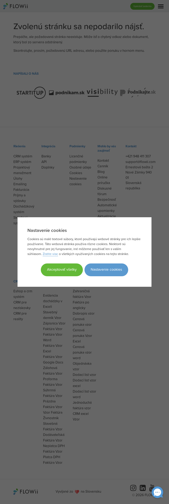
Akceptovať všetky (62, 269)
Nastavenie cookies (106, 269)
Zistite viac (50, 253)
